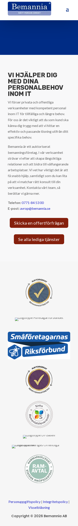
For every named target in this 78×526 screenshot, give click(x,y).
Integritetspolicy (55, 502)
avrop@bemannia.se (35, 208)
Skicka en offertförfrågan (39, 222)
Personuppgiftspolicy (24, 502)
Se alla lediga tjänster (39, 239)
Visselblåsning (39, 507)
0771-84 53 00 (33, 203)
